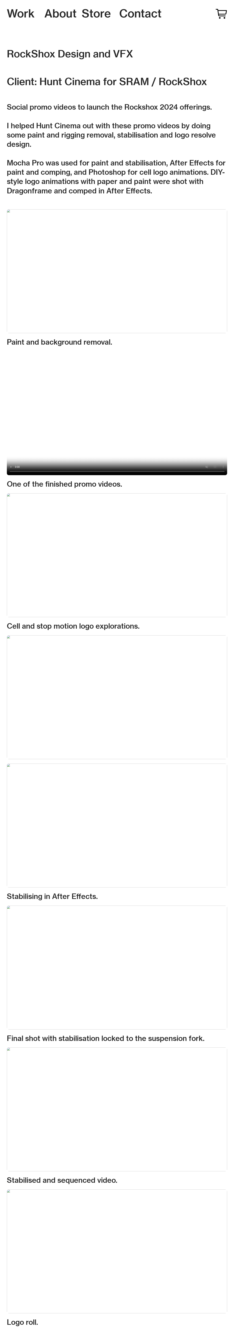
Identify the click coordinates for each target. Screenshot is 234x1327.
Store (96, 13)
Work (21, 13)
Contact (140, 13)
